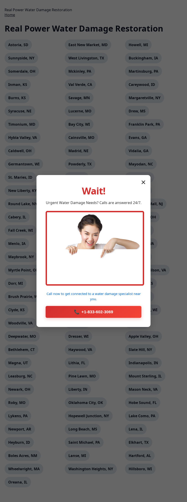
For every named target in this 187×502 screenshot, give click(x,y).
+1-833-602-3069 (93, 311)
